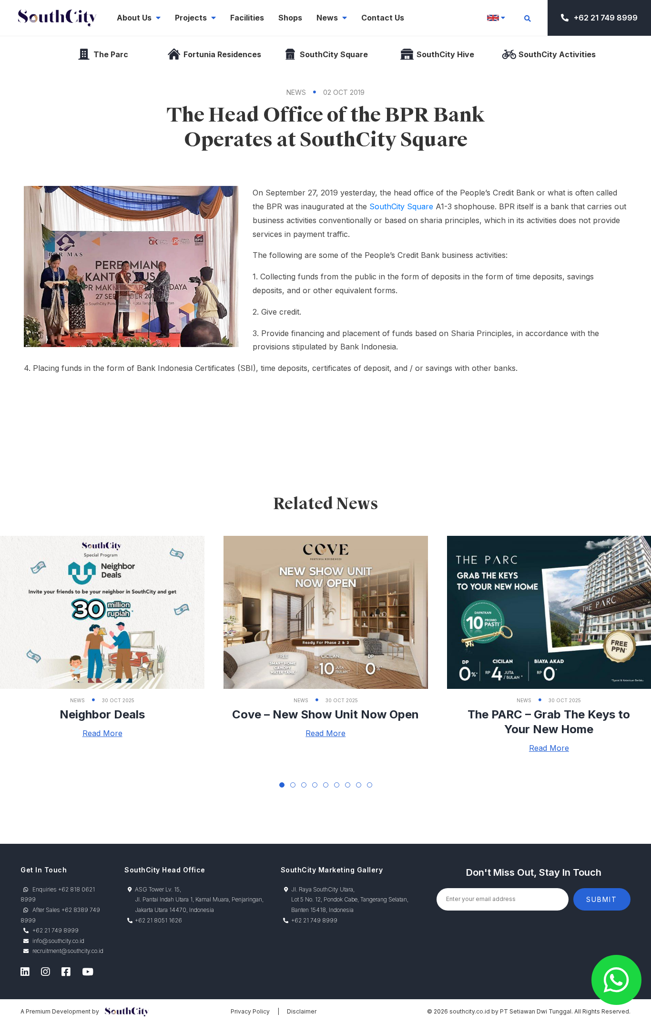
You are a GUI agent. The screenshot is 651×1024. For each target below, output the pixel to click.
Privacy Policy (250, 1011)
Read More (102, 733)
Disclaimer (301, 1011)
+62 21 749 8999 (605, 17)
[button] (282, 785)
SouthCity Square (401, 206)
